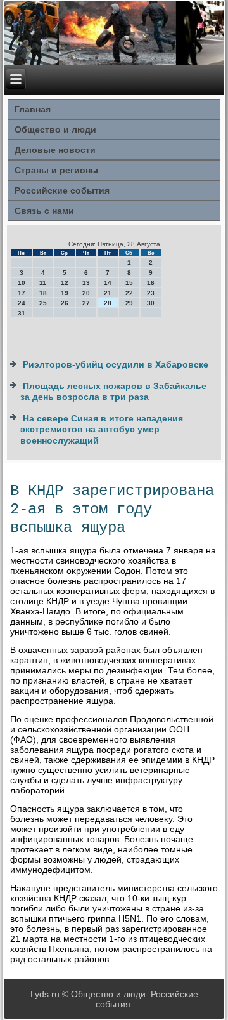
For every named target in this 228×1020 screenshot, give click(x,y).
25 (43, 303)
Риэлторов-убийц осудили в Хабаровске (115, 364)
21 (107, 292)
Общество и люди (55, 129)
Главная (33, 109)
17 (21, 292)
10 (21, 282)
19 (64, 292)
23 (151, 292)
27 (86, 303)
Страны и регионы (56, 170)
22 (129, 292)
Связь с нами (44, 211)
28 (107, 303)
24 (21, 303)
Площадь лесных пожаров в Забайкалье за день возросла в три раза (113, 391)
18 (43, 292)
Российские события (62, 190)
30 (151, 303)
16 (151, 282)
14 (107, 282)
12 (64, 282)
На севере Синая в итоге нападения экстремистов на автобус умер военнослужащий (101, 429)
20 (86, 292)
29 (129, 303)
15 (129, 282)
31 (21, 313)
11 (42, 282)
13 (86, 282)
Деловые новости (55, 150)
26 (64, 303)
